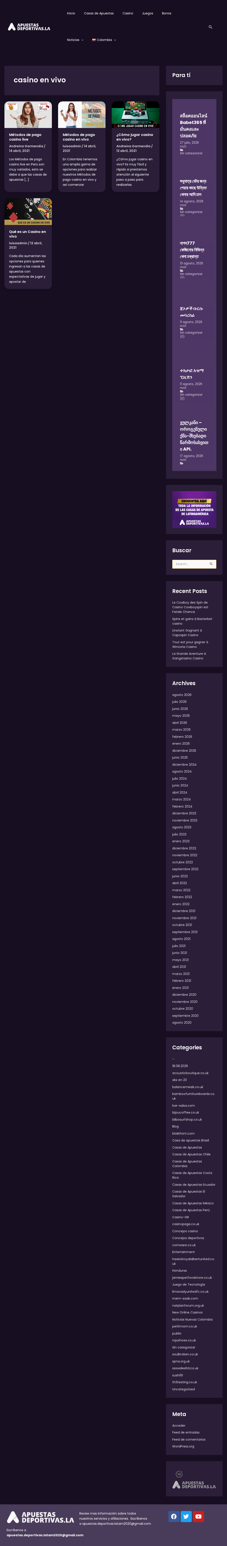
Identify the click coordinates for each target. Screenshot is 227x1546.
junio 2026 (180, 709)
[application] (81, 40)
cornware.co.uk (184, 1245)
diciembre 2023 (184, 813)
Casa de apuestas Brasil (190, 1140)
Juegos (147, 13)
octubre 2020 (182, 1008)
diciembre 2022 (184, 848)
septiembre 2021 (185, 932)
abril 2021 (179, 967)
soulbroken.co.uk (185, 1354)
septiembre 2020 (185, 1015)
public (177, 1333)
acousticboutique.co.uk (190, 1073)
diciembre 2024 (184, 764)
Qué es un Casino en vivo (27, 234)
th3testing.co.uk (184, 1382)
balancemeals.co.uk (187, 1087)
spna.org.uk (181, 1361)
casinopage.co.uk (185, 1224)
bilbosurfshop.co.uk (187, 1119)
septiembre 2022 (185, 869)
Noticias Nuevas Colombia (192, 1319)
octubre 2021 (182, 925)
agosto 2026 (182, 695)
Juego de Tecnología (188, 1284)
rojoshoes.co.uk (184, 1340)
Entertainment (183, 1252)
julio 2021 (179, 946)
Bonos (166, 13)
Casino (128, 13)
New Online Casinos (187, 1312)
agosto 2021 (181, 939)
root (183, 146)
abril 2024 (179, 792)
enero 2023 (181, 841)
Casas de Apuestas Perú (191, 1210)
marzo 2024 (181, 799)
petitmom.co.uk (184, 1326)
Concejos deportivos (188, 1238)
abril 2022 (179, 883)
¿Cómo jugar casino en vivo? (134, 137)
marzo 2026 (181, 729)
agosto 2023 (181, 827)
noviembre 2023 (184, 820)
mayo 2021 (180, 960)
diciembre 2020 (184, 994)
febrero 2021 (181, 980)
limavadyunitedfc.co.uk (190, 1291)
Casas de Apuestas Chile (191, 1154)
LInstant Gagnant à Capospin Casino (187, 632)
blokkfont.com (183, 1133)
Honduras (179, 1270)
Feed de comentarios (188, 1439)
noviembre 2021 (184, 918)
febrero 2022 (182, 897)
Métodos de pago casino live (25, 137)
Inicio (71, 13)
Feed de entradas (186, 1432)
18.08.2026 (180, 1066)
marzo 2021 (181, 974)
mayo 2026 (181, 715)
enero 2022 (181, 904)
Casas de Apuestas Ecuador (193, 1184)
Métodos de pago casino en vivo (79, 137)
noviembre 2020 (185, 1002)
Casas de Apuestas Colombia (187, 1163)
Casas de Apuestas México (193, 1203)
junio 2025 (180, 757)
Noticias (73, 40)
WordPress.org (183, 1446)
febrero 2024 (182, 806)
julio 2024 (179, 778)
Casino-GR (180, 1217)
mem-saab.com (185, 1298)
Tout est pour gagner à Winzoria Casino (190, 644)
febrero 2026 (182, 736)
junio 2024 (180, 785)
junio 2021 (179, 953)
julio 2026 (179, 701)
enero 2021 (180, 988)
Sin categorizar (191, 153)
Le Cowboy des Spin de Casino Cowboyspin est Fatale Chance (190, 607)
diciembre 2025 (184, 750)
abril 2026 (179, 723)
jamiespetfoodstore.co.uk (192, 1277)
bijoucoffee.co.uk (185, 1112)
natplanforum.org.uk (188, 1305)
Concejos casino (185, 1231)
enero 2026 (181, 743)
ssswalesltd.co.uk (185, 1368)
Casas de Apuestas (99, 13)
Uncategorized (183, 1389)
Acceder (178, 1425)
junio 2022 (180, 876)
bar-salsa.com (183, 1105)
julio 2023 (179, 834)
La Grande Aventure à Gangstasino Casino (189, 656)
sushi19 (177, 1375)
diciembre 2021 (183, 911)
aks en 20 (179, 1080)
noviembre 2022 (184, 855)
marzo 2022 (181, 890)
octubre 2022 (182, 862)
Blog (175, 1126)
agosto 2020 (182, 1022)
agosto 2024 (182, 771)
